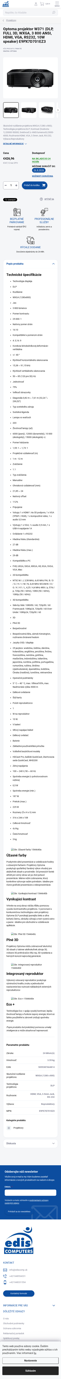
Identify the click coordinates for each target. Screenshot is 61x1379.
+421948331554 (17, 1282)
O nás (6, 1318)
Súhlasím (30, 1370)
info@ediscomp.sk (18, 1270)
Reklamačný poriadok (13, 1333)
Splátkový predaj (11, 1338)
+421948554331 (17, 1276)
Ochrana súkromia (12, 1328)
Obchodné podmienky (13, 1323)
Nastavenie (30, 1360)
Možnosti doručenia (42, 176)
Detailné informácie (13, 144)
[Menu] (57, 4)
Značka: (10, 51)
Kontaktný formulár (18, 1293)
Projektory (18, 1128)
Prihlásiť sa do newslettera (19, 1212)
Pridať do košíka (32, 185)
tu (35, 1353)
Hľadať (54, 12)
